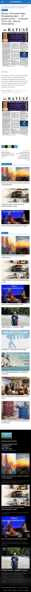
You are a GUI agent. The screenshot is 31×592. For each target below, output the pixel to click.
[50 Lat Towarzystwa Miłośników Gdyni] (15, 217)
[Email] (12, 146)
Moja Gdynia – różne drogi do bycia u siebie (13, 349)
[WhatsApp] (9, 146)
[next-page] (5, 426)
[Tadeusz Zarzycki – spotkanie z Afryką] (15, 316)
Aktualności (13, 6)
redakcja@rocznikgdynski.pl (8, 450)
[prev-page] (2, 426)
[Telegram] (16, 146)
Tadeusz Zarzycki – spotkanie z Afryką (12, 327)
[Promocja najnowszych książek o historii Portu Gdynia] (15, 386)
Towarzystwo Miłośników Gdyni (22, 587)
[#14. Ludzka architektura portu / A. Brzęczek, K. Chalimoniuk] (15, 361)
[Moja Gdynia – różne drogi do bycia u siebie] (15, 339)
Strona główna (5, 6)
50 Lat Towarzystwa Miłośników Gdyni (14, 226)
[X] (6, 146)
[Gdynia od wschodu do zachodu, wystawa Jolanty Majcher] (15, 174)
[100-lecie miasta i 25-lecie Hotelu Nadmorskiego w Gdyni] (15, 196)
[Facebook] (2, 146)
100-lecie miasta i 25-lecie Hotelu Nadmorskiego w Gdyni (12, 205)
